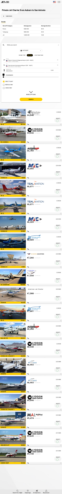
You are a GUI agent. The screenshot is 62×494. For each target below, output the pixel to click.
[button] (31, 45)
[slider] (31, 77)
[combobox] (44, 61)
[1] (31, 77)
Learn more (9, 16)
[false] (57, 121)
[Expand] (54, 2)
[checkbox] (7, 81)
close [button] (58, 60)
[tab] (17, 491)
